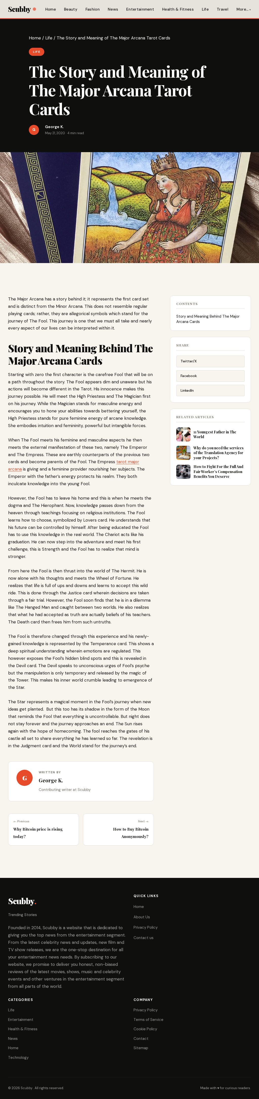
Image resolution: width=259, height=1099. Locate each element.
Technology (18, 1057)
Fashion (92, 9)
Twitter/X (189, 361)
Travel (222, 9)
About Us (142, 917)
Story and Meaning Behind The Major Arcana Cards (208, 319)
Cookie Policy (145, 1029)
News (113, 9)
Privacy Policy (146, 927)
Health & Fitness (178, 9)
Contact (141, 1038)
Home (50, 9)
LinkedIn (187, 390)
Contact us (144, 937)
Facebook (189, 375)
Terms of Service (148, 1019)
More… (242, 9)
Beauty (70, 9)
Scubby (19, 9)
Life (205, 9)
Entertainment (140, 9)
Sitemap (141, 1047)
